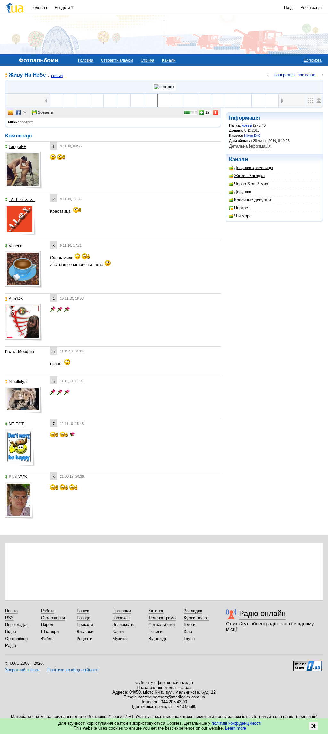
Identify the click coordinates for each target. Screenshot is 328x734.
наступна (306, 74)
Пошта (11, 610)
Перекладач (17, 624)
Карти (118, 631)
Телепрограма (162, 617)
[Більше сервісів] (24, 112)
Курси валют (196, 617)
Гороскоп (121, 617)
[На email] (10, 112)
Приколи (85, 624)
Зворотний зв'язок (22, 669)
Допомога (313, 60)
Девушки (242, 191)
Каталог (156, 610)
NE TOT (16, 424)
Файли (47, 638)
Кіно (188, 631)
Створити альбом (117, 60)
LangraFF (17, 146)
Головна (39, 7)
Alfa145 (16, 298)
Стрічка (147, 60)
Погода (83, 617)
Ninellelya (18, 381)
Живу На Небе (27, 75)
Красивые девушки (252, 199)
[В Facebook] (18, 112)
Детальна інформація (250, 146)
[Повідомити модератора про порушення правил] (216, 112)
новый (57, 75)
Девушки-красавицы (253, 167)
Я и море (242, 215)
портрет (26, 122)
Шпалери (50, 631)
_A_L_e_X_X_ (22, 199)
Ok (313, 726)
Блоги (189, 624)
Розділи (62, 7)
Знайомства (123, 624)
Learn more (235, 728)
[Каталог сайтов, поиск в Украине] (307, 663)
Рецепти (84, 638)
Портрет (242, 207)
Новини (155, 631)
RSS (9, 617)
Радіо (10, 645)
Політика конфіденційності (73, 669)
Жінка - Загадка (249, 175)
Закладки (193, 610)
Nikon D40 (252, 135)
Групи (189, 638)
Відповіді (157, 638)
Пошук (83, 610)
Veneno (15, 245)
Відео (10, 631)
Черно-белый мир (251, 183)
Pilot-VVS (18, 476)
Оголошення (53, 617)
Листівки (85, 631)
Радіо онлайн (262, 613)
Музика (119, 638)
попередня (284, 74)
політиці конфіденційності (236, 723)
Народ (47, 624)
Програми (121, 610)
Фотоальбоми (161, 624)
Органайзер (16, 638)
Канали (169, 60)
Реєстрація (311, 7)
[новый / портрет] (164, 87)
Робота (47, 610)
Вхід (288, 7)
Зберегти (45, 112)
